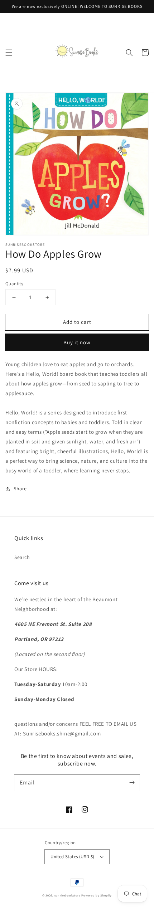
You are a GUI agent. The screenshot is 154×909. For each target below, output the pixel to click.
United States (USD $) (72, 857)
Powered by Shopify (96, 895)
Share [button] (20, 488)
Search (22, 557)
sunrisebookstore (67, 895)
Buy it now (77, 342)
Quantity (14, 284)
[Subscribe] (132, 783)
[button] (9, 52)
